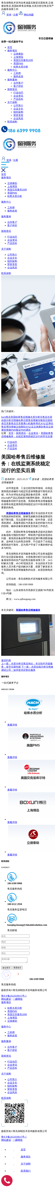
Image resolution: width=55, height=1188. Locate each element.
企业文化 (18, 108)
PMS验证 (16, 430)
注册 (15, 14)
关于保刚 (12, 102)
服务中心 (12, 70)
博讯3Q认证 (41, 423)
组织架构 (18, 112)
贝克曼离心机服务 (25, 423)
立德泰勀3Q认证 (25, 426)
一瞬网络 (18, 999)
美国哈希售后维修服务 (28, 610)
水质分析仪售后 (38, 417)
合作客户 (18, 83)
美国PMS (18, 63)
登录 (8, 14)
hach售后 (6, 417)
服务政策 (18, 76)
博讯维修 (11, 426)
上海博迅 (18, 57)
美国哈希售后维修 (20, 417)
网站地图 (29, 14)
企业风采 (18, 118)
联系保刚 (12, 121)
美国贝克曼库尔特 (23, 60)
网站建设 (6, 999)
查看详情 (12, 725)
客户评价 (18, 86)
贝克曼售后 (10, 423)
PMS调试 (26, 430)
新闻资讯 (12, 89)
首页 (9, 47)
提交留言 (6, 968)
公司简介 (18, 105)
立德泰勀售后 (41, 426)
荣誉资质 (18, 115)
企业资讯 (18, 95)
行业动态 (18, 92)
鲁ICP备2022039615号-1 (14, 996)
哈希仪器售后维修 (28, 420)
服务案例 (12, 79)
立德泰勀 (18, 53)
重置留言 (17, 968)
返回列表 (6, 660)
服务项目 (12, 50)
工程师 (17, 73)
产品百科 (18, 99)
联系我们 (26, 1171)
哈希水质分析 (20, 66)
